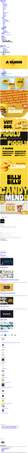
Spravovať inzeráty (4, 39)
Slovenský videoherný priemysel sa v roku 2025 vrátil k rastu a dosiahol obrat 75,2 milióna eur (11, 342)
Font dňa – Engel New (4, 267)
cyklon (2, 426)
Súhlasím (24, 452)
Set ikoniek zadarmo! (4, 368)
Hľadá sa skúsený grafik (4, 306)
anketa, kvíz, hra (4, 4)
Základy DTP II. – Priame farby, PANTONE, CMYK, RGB (12, 427)
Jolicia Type (3, 217)
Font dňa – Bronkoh (3, 319)
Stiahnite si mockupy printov (4, 377)
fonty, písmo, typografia (5, 20)
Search (8, 47)
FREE (3, 17)
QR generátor (4, 30)
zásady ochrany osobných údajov (6, 448)
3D (3, 11)
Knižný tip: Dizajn (3, 347)
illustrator (4, 23)
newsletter (3, 450)
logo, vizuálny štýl (5, 6)
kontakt (3, 451)
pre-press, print (4, 7)
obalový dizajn (4, 8)
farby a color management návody (6, 21)
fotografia (4, 9)
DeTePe (1, 224)
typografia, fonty (4, 5)
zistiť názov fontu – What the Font (6, 32)
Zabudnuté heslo (4, 37)
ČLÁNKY (3, 2)
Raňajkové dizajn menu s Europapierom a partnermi (9, 279)
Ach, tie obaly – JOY (3, 373)
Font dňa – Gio (3, 352)
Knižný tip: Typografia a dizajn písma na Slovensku (7, 403)
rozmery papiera (4, 26)
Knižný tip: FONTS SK (4, 357)
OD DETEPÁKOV (3, 28)
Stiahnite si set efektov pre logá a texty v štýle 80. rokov (7, 387)
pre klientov (4, 19)
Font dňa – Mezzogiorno (4, 331)
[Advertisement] (14, 246)
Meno (1, 233)
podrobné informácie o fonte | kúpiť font (4, 75)
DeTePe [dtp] (3, 0)
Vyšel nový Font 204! (4, 362)
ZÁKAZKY (4, 16)
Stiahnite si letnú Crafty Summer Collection (6, 382)
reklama (3, 449)
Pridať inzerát (3, 38)
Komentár (1, 232)
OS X (3, 24)
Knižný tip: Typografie (4, 398)
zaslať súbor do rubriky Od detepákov (7, 34)
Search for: (1, 46)
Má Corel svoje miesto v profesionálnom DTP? (11, 426)
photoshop (4, 22)
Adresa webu (1, 236)
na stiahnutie (4, 13)
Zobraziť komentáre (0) (4, 240)
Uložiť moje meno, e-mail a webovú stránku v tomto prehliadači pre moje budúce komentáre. (11, 237)
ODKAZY (3, 29)
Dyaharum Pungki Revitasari (8, 73)
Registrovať (3, 36)
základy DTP (4, 18)
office (3, 70)
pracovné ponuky (4, 15)
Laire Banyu (3, 73)
